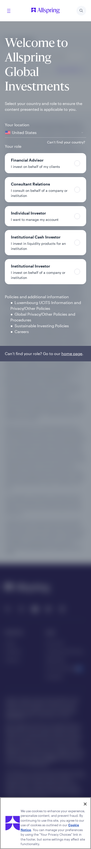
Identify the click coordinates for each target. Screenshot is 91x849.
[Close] (85, 804)
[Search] (81, 10)
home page (71, 353)
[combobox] (45, 133)
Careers (22, 331)
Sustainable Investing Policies (42, 325)
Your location (17, 124)
